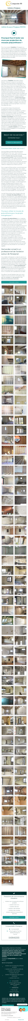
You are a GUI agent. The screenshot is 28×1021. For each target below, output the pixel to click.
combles (8, 277)
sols (2, 277)
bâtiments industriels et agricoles (9, 278)
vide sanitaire (15, 277)
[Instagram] (17, 995)
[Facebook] (11, 995)
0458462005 (14, 937)
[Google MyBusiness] (14, 995)
